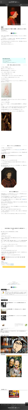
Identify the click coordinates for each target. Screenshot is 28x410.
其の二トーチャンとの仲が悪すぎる (7, 60)
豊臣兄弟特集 (7, 4)
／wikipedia (5, 262)
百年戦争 (23, 199)
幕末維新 (7, 5)
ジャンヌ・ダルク (19, 149)
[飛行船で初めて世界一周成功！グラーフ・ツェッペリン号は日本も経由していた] (7, 325)
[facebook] (13, 33)
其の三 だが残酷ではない (6, 61)
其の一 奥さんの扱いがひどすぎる (7, 59)
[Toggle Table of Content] (24, 58)
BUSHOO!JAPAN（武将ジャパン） (14, 2)
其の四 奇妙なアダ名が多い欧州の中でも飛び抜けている (9, 62)
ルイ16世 (20, 38)
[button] (26, 404)
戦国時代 (21, 4)
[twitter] (11, 33)
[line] (15, 33)
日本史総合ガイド (21, 5)
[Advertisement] (14, 52)
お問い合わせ (14, 284)
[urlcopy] (16, 33)
